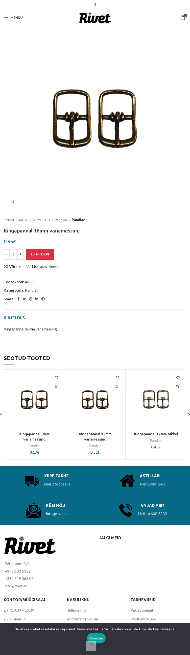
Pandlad (61, 220)
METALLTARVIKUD (35, 220)
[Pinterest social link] (30, 299)
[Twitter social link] (24, 299)
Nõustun (96, 638)
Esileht (9, 220)
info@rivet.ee (57, 513)
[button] (56, 386)
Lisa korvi (40, 254)
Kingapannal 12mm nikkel (156, 434)
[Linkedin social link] (37, 299)
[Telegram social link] (43, 299)
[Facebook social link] (95, 5)
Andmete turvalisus (83, 619)
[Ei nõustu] (91, 646)
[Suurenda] (12, 202)
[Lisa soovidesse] (56, 377)
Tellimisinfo (76, 610)
